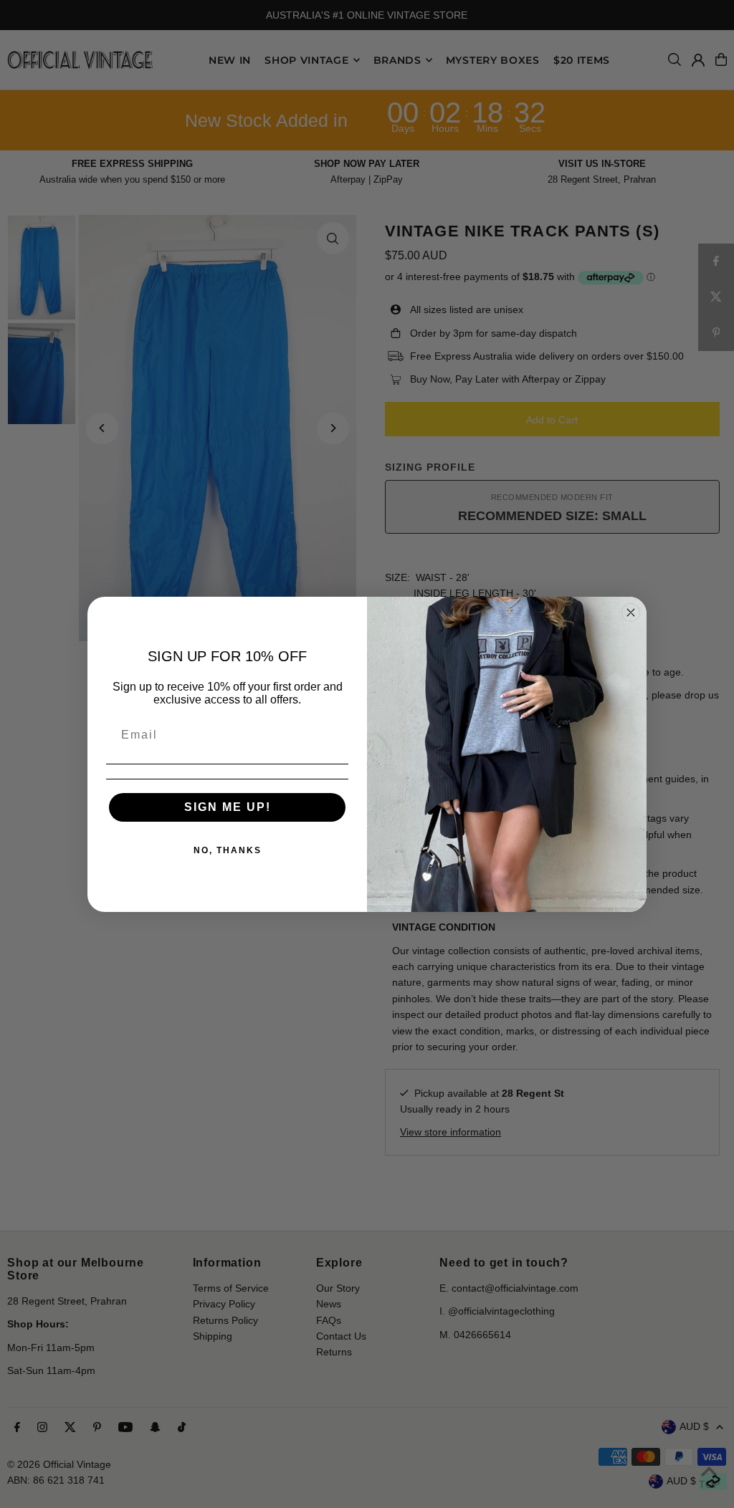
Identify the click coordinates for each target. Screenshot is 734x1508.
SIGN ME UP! (227, 807)
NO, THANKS (228, 850)
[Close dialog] (630, 612)
